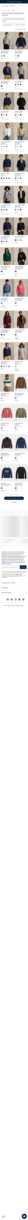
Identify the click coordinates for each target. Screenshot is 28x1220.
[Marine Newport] (1, 366)
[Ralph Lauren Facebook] (12, 599)
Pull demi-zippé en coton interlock (5, 51)
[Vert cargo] (4, 366)
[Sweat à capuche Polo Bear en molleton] (7, 70)
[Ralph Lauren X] (19, 599)
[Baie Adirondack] (16, 303)
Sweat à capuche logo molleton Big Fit (5, 330)
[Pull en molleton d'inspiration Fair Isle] (7, 443)
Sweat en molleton (19, 81)
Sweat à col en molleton (20, 236)
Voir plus (4, 21)
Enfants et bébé (6, 10)
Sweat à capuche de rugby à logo (5, 394)
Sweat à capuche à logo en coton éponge (20, 299)
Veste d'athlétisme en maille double (5, 267)
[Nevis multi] (1, 398)
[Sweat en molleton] (7, 101)
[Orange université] (6, 146)
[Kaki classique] (1, 146)
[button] (19, 6)
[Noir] (21, 84)
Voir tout (14, 502)
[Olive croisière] (16, 428)
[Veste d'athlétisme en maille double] (7, 256)
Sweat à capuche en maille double (5, 362)
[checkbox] (8, 24)
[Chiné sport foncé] (18, 84)
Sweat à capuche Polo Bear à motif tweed (19, 394)
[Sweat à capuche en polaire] (7, 163)
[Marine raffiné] (4, 56)
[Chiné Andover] (1, 56)
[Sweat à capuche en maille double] (7, 351)
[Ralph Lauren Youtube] (15, 599)
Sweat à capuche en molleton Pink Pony (19, 267)
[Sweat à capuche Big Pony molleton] (7, 226)
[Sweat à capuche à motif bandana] (7, 288)
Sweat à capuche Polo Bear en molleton (5, 81)
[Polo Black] (4, 178)
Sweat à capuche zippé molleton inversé (20, 330)
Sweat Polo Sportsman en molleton (20, 454)
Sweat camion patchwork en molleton (6, 484)
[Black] (21, 178)
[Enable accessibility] (3, 1216)
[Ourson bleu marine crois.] (1, 86)
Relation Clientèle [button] (7, 592)
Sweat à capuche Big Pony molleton (5, 237)
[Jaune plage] (18, 240)
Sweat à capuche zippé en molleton (6, 142)
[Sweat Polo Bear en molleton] (7, 413)
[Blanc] (4, 146)
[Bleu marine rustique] (16, 458)
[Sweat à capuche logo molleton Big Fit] (7, 319)
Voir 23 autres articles (15, 498)
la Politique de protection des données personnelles (12, 574)
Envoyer (23, 567)
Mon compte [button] (5, 587)
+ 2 (11, 178)
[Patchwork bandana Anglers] (1, 303)
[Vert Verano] (6, 178)
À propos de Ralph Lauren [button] (8, 583)
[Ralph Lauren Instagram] (8, 599)
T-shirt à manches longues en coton (19, 484)
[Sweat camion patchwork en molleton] (7, 473)
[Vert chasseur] (1, 271)
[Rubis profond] (1, 335)
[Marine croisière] (16, 84)
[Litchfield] (1, 458)
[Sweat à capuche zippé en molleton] (7, 131)
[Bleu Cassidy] (6, 366)
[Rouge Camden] (9, 178)
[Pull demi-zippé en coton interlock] (7, 40)
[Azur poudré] (21, 240)
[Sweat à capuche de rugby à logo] (7, 383)
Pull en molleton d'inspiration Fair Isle (5, 454)
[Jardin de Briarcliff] (16, 335)
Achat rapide (2, 46)
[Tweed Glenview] (16, 398)
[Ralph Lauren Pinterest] (23, 599)
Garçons (13, 10)
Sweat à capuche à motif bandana (5, 299)
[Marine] (16, 178)
